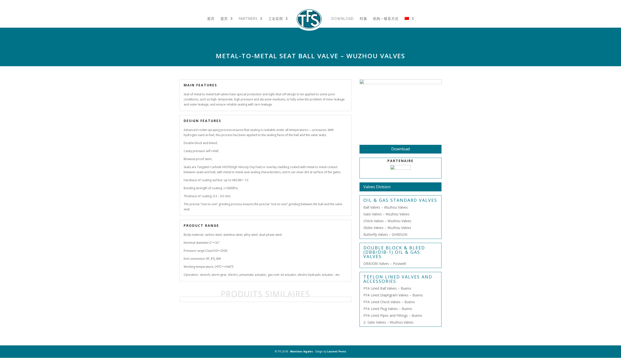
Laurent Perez (336, 351)
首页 (210, 19)
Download (342, 19)
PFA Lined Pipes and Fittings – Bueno (392, 315)
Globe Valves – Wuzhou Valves (387, 227)
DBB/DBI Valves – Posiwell (384, 263)
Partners (248, 19)
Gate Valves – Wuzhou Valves (386, 214)
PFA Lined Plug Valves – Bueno (387, 308)
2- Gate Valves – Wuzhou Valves (388, 322)
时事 (363, 19)
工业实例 (275, 19)
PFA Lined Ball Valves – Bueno (387, 288)
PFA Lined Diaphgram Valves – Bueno (393, 295)
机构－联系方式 (386, 19)
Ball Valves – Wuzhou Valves (385, 207)
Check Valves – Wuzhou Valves (387, 221)
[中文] (409, 25)
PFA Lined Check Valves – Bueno (389, 302)
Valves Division (377, 186)
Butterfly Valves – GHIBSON (385, 234)
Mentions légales (301, 351)
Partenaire (400, 160)
